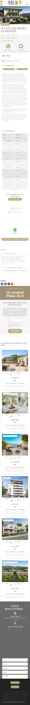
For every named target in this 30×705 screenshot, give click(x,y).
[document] (15, 352)
